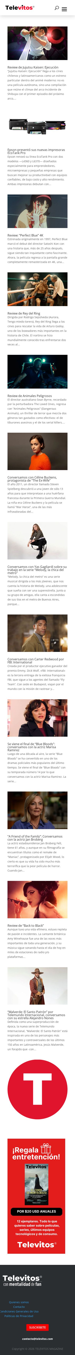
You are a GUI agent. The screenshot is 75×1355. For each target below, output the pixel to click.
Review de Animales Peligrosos (30, 396)
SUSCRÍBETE (37, 1327)
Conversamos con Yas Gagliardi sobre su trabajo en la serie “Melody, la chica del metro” (37, 570)
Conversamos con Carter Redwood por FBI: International (36, 660)
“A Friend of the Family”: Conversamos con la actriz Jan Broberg (35, 838)
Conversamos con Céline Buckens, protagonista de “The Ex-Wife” (32, 479)
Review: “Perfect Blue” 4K (25, 235)
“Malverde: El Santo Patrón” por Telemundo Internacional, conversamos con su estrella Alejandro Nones (36, 1015)
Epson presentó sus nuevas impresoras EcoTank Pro (36, 151)
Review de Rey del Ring (24, 313)
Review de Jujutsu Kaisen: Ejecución (33, 67)
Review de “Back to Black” (26, 925)
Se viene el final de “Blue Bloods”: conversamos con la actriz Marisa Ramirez (32, 747)
